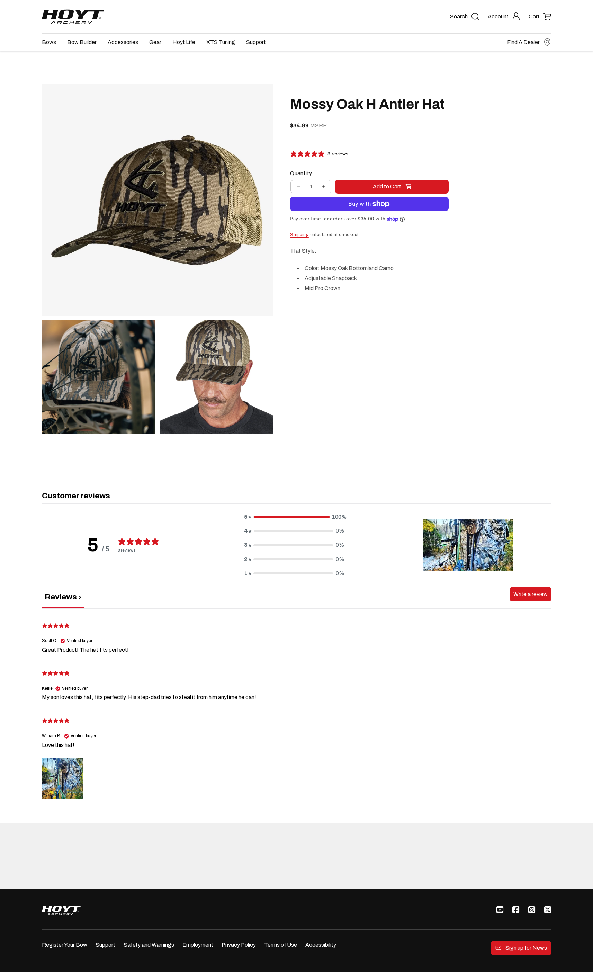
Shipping (299, 234)
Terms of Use (280, 945)
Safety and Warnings (149, 945)
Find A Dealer (523, 42)
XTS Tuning (220, 42)
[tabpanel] (296, 707)
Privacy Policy (239, 945)
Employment (197, 945)
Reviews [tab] (63, 596)
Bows (49, 42)
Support (256, 42)
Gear (155, 42)
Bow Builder (82, 42)
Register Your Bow (64, 945)
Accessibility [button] (320, 945)
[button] (540, 16)
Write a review (530, 594)
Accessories (123, 42)
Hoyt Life (183, 42)
